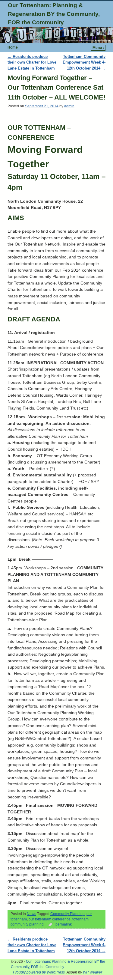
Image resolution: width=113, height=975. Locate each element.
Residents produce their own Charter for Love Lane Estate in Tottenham (32, 62)
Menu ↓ (99, 48)
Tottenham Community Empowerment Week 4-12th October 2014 (84, 62)
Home (13, 47)
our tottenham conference (50, 919)
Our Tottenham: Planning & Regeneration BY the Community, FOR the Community (54, 14)
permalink (63, 924)
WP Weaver (92, 972)
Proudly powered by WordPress (39, 972)
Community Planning (67, 914)
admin (69, 106)
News (31, 914)
